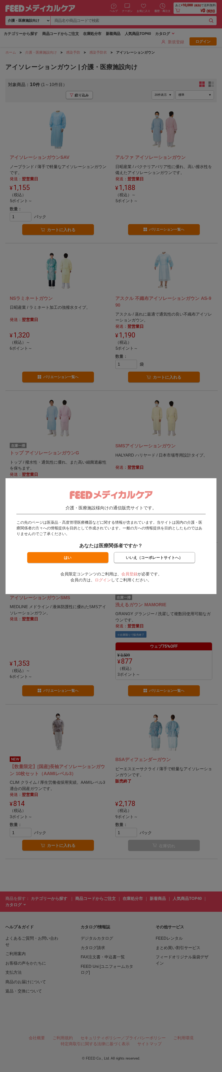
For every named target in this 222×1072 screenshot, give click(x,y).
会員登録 (129, 574)
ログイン (103, 580)
